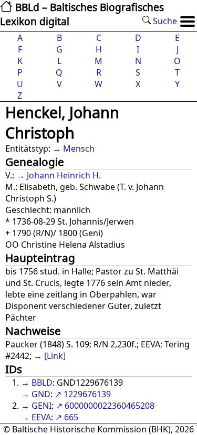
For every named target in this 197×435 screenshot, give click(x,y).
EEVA (41, 417)
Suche (164, 21)
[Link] (55, 356)
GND (41, 394)
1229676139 (87, 394)
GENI (41, 405)
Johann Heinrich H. (64, 175)
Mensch (79, 148)
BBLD (42, 382)
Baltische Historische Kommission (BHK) (91, 429)
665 (71, 417)
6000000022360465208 (109, 405)
